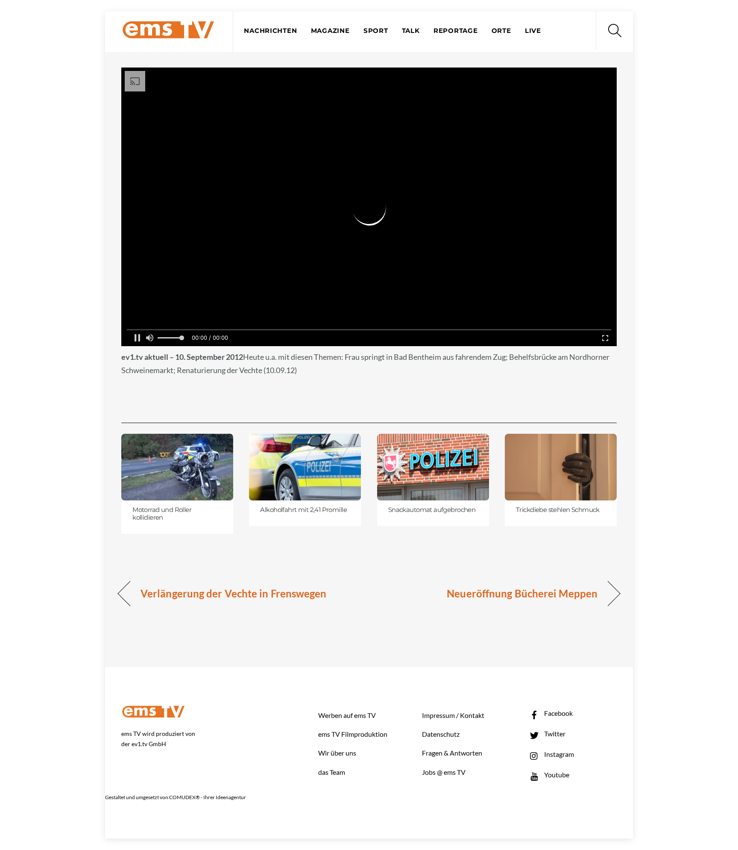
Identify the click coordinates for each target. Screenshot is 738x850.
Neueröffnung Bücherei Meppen (522, 593)
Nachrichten (270, 31)
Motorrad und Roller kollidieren (161, 513)
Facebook (558, 713)
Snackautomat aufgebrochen (431, 510)
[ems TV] (168, 33)
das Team (331, 772)
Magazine (330, 31)
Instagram (558, 754)
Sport (375, 31)
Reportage (455, 31)
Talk (411, 31)
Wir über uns (337, 753)
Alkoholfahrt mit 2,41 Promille (303, 510)
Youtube (556, 775)
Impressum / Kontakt (453, 715)
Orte (501, 31)
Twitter (554, 733)
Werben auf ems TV (347, 715)
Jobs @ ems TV (444, 772)
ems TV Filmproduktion (352, 734)
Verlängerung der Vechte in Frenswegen (234, 593)
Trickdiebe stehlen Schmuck (558, 510)
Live (533, 31)
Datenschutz (441, 734)
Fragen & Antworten (452, 753)
